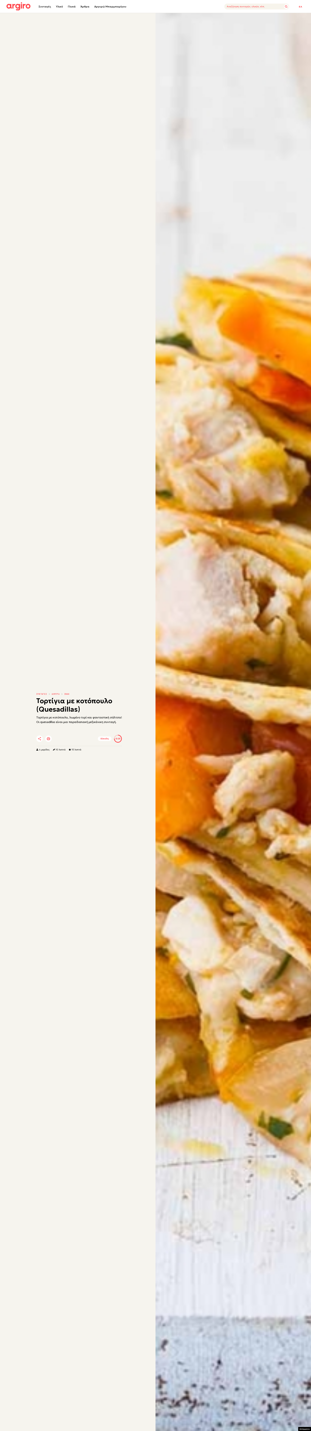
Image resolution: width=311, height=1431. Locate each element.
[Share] (39, 738)
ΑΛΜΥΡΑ (56, 694)
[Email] (84, 739)
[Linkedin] (67, 739)
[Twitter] (58, 739)
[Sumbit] (286, 6)
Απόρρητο (304, 1429)
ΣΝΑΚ (67, 694)
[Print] (48, 738)
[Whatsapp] (76, 739)
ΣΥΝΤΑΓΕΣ (41, 694)
